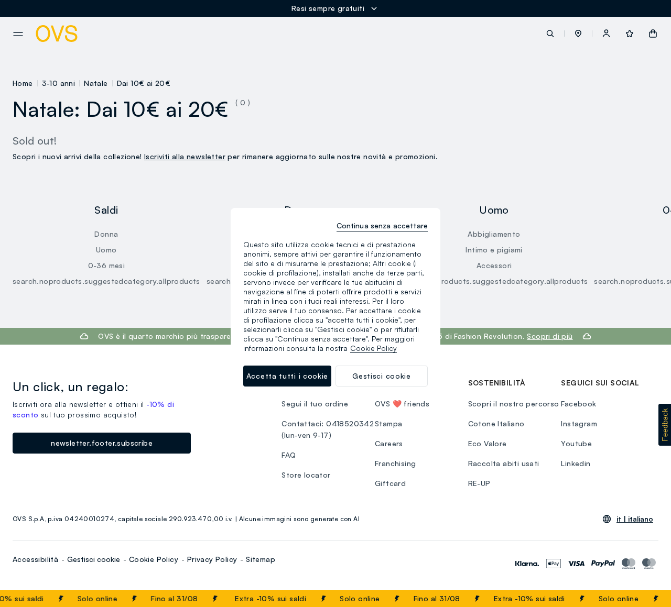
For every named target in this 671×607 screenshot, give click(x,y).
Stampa (388, 423)
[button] (578, 33)
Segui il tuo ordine (315, 403)
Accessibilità (35, 559)
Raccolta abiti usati (503, 463)
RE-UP (479, 483)
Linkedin (575, 463)
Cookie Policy (153, 559)
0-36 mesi (106, 265)
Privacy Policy (212, 559)
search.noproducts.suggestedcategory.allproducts (106, 281)
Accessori (494, 265)
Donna (106, 233)
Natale (95, 83)
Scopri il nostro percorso (513, 403)
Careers (389, 443)
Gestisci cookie (93, 559)
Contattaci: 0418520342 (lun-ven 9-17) (328, 429)
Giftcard (390, 483)
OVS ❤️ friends (402, 403)
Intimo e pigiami (494, 249)
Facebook (578, 403)
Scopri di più (549, 336)
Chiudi (643, 598)
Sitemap (260, 559)
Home (23, 83)
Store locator (306, 474)
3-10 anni (58, 83)
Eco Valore (487, 443)
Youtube (576, 443)
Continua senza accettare (382, 225)
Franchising (395, 463)
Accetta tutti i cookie (287, 375)
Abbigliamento (494, 233)
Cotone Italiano (496, 423)
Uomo (106, 249)
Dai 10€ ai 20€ (144, 83)
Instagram (579, 423)
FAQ (289, 454)
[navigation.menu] (18, 34)
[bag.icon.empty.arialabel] (652, 33)
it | (634, 519)
